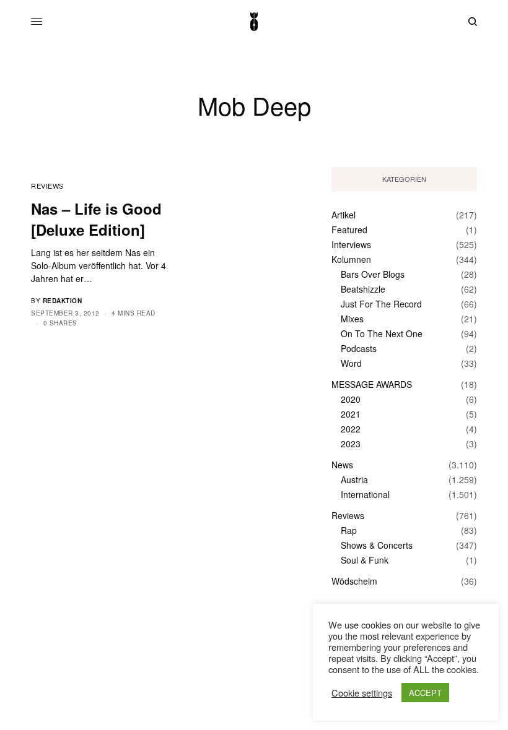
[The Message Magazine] (254, 21)
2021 (351, 414)
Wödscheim (354, 581)
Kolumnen (351, 259)
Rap (349, 530)
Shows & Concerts (377, 545)
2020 (351, 399)
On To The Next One (382, 333)
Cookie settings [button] (361, 692)
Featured (349, 229)
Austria (354, 479)
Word (351, 363)
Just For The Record (381, 303)
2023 (351, 443)
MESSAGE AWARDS (371, 384)
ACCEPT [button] (425, 692)
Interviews (351, 244)
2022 (351, 428)
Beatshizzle (363, 289)
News (342, 464)
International (365, 494)
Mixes (352, 318)
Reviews (47, 186)
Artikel (343, 214)
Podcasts (359, 348)
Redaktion (62, 300)
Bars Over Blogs (373, 274)
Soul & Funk (364, 560)
